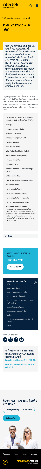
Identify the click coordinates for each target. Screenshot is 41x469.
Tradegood (10, 315)
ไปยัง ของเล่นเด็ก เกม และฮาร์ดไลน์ (16, 18)
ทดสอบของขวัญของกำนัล (16, 311)
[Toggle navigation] (30, 5)
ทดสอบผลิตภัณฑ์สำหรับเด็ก (16, 293)
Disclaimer (6, 454)
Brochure (8, 236)
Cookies (34, 454)
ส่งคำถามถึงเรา (15, 267)
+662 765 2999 (14, 259)
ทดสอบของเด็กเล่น (13, 289)
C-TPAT (9, 326)
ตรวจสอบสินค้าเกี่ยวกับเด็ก (16, 297)
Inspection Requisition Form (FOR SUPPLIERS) (20, 360)
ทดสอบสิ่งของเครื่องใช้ (15, 307)
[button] (35, 282)
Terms (16, 454)
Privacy (24, 454)
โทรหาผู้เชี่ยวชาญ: (19, 410)
